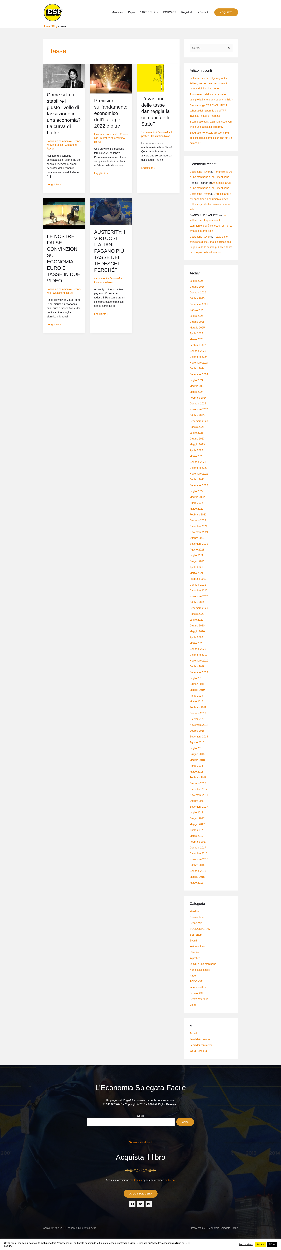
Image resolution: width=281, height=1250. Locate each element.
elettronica (136, 1180)
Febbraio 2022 (198, 514)
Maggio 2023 (197, 444)
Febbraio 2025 (198, 345)
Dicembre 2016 (198, 853)
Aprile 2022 (196, 502)
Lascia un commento (59, 141)
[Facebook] (132, 1204)
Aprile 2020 (196, 637)
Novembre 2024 (199, 362)
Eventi (193, 940)
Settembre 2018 (199, 736)
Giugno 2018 (197, 754)
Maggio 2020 (197, 631)
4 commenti (100, 278)
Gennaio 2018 (198, 783)
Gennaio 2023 (198, 462)
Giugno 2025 (197, 321)
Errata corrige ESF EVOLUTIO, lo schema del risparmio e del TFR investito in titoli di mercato (209, 110)
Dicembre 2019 (198, 654)
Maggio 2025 (197, 327)
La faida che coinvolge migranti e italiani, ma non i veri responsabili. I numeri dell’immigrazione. (210, 83)
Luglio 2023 (196, 432)
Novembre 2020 (199, 596)
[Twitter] (140, 1204)
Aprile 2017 (196, 830)
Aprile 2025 (196, 333)
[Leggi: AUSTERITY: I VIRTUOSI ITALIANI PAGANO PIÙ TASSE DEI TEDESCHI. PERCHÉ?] (111, 211)
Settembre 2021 (199, 543)
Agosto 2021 (197, 549)
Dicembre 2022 (198, 467)
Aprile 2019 (196, 695)
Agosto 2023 (197, 427)
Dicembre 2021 (198, 526)
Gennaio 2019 (198, 713)
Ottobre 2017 (197, 800)
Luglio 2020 (196, 619)
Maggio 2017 (197, 824)
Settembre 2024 (199, 374)
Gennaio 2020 (198, 649)
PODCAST (169, 12)
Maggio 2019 (197, 689)
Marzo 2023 (196, 456)
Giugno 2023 (197, 438)
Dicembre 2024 (198, 356)
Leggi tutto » (54, 184)
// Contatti (203, 12)
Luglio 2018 (196, 748)
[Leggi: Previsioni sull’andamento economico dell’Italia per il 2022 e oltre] (111, 78)
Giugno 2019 (197, 684)
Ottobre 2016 (197, 865)
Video (193, 1004)
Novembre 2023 (199, 409)
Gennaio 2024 (198, 403)
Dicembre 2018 (198, 719)
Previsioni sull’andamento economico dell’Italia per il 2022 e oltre (110, 113)
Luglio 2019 (196, 678)
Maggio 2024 (197, 386)
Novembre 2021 (199, 532)
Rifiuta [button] (272, 1244)
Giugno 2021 (197, 561)
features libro (197, 946)
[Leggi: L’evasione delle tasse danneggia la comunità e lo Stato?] (158, 77)
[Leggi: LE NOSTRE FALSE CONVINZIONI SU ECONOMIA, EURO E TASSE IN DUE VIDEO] (64, 213)
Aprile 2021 (196, 567)
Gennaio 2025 (198, 351)
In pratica (57, 144)
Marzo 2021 (196, 573)
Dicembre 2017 (198, 789)
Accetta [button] (260, 1244)
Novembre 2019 (199, 660)
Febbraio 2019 (198, 707)
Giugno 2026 (197, 286)
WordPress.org (198, 1051)
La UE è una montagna (203, 964)
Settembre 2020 (199, 608)
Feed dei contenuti (200, 1039)
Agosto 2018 (197, 742)
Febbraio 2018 (198, 777)
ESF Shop (196, 934)
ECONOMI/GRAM (200, 929)
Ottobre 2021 (197, 538)
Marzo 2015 (196, 882)
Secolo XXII (196, 993)
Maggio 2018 (197, 760)
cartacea (170, 1180)
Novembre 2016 (199, 859)
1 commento (148, 132)
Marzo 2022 (196, 508)
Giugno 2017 (197, 818)
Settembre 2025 (199, 304)
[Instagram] (149, 1204)
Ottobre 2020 (197, 602)
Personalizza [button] (246, 1244)
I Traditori (195, 952)
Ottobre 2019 (197, 666)
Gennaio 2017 (198, 847)
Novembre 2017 (199, 795)
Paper (131, 12)
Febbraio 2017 (198, 841)
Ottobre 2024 (197, 368)
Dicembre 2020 (198, 590)
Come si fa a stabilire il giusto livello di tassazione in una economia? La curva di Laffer (64, 113)
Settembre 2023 (199, 421)
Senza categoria (199, 999)
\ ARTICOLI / (147, 12)
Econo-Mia (163, 132)
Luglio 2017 (196, 812)
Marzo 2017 (196, 836)
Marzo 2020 (196, 643)
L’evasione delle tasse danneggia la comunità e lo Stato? (156, 111)
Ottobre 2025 (197, 298)
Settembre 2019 (199, 672)
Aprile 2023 (196, 450)
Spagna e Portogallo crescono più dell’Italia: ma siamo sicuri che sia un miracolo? (211, 137)
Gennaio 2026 (198, 292)
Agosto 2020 (197, 614)
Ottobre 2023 (197, 415)
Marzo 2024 (196, 391)
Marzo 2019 (196, 701)
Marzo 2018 (196, 771)
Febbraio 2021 (198, 578)
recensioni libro (198, 987)
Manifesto (117, 12)
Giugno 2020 (197, 625)
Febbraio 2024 (198, 397)
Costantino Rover (200, 171)
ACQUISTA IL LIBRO (140, 1193)
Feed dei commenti (201, 1045)
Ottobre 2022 (197, 479)
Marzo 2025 (196, 339)
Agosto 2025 (197, 310)
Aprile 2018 (196, 765)
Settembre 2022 (199, 485)
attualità (194, 911)
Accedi (194, 1033)
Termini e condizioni (140, 1142)
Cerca (140, 1115)
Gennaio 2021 (198, 584)
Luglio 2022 (196, 491)
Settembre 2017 (199, 806)
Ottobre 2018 (197, 730)
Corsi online (197, 917)
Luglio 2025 (196, 316)
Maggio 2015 (197, 876)
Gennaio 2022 (198, 520)
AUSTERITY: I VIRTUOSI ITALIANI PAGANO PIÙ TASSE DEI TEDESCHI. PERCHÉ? (109, 251)
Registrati (186, 12)
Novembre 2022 (199, 473)
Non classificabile (200, 969)
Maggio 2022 (197, 497)
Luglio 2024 (196, 380)
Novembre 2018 (199, 725)
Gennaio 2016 (198, 871)
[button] (156, 12)
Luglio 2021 (196, 555)
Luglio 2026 (196, 280)
